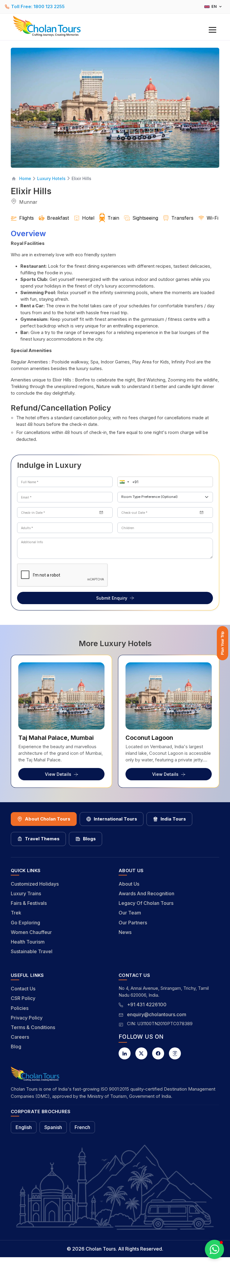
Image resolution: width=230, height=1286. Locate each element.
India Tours (173, 819)
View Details (58, 774)
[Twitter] (141, 1053)
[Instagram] (175, 1053)
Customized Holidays (35, 884)
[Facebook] (158, 1053)
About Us (129, 884)
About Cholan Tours (47, 819)
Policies (19, 1008)
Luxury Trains (26, 893)
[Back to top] (205, 1265)
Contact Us (23, 989)
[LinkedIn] (125, 1053)
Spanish (53, 1127)
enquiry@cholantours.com (156, 1014)
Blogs (89, 839)
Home (25, 178)
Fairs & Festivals (29, 903)
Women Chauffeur (31, 932)
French (82, 1127)
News (125, 932)
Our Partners (133, 923)
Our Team (130, 913)
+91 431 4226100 (147, 1004)
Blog (16, 1047)
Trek (16, 913)
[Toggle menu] (212, 30)
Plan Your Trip (222, 643)
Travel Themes (42, 839)
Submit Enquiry (111, 598)
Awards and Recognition (146, 893)
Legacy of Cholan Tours (146, 903)
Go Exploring (25, 923)
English (24, 1127)
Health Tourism (28, 942)
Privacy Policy (27, 1018)
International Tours (115, 819)
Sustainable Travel (31, 951)
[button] (123, 482)
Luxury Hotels (51, 178)
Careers (20, 1037)
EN (214, 6)
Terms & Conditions (33, 1027)
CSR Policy (23, 998)
